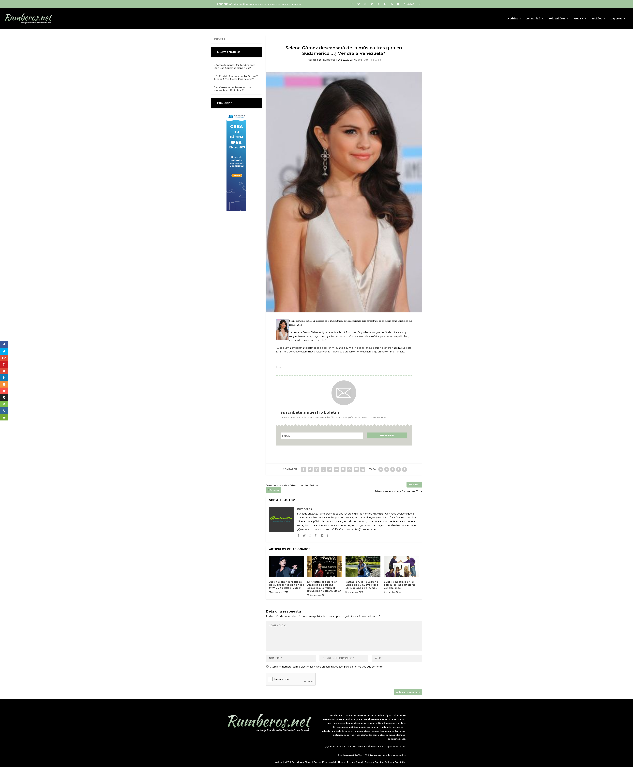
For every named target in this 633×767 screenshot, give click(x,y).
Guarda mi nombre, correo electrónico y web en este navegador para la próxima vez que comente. (326, 666)
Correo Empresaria (324, 762)
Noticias (512, 18)
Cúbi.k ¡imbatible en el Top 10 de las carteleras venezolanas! (399, 584)
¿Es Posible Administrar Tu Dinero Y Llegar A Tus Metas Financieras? (236, 78)
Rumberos (329, 59)
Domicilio (400, 762)
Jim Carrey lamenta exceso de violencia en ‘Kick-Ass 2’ (232, 89)
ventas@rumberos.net (393, 746)
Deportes (616, 18)
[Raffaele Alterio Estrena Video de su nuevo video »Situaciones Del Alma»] (363, 566)
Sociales (596, 18)
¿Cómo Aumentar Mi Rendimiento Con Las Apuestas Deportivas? (234, 67)
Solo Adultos (557, 18)
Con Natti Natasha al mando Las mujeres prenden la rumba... (268, 4)
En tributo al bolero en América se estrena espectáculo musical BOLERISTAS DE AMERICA (324, 586)
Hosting (278, 762)
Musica (358, 59)
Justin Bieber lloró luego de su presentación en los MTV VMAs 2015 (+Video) (286, 584)
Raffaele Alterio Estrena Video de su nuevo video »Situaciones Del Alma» (362, 584)
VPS (287, 762)
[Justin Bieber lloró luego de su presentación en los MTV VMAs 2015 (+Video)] (286, 566)
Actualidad (533, 18)
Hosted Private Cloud (350, 762)
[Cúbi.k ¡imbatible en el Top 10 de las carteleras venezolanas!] (401, 566)
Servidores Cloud (301, 762)
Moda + (578, 18)
